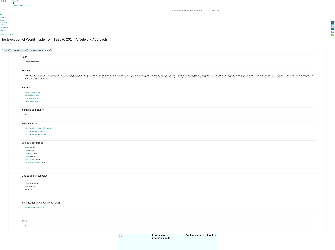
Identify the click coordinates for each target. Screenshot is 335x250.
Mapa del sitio (188, 238)
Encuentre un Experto (6, 34)
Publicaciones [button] (4, 27)
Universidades (4, 22)
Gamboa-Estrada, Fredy (32, 92)
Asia (26, 147)
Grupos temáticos (156, 244)
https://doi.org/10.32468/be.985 (34, 207)
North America (29, 159)
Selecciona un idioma (23, 6)
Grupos (2, 24)
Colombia (28, 153)
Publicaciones (155, 246)
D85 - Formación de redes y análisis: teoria (38, 128)
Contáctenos (188, 243)
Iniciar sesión (15, 1)
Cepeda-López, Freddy (32, 95)
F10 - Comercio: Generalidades (34, 131)
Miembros (3, 20)
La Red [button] (2, 17)
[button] (332, 22)
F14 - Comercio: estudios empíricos (36, 134)
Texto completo (9, 43)
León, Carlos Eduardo (32, 98)
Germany (28, 156)
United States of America (32, 162)
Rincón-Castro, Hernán (32, 101)
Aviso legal (188, 241)
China (27, 150)
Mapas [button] (2, 30)
